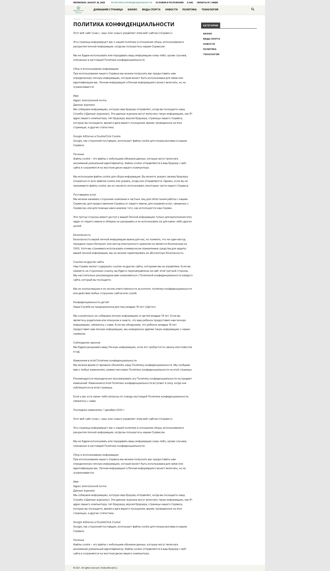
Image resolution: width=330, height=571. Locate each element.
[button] (253, 9)
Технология (209, 9)
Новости (171, 9)
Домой (76, 19)
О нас (190, 2)
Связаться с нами (207, 2)
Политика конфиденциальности (131, 2)
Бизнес (132, 9)
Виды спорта (151, 9)
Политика (189, 9)
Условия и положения (170, 2)
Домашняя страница (108, 9)
